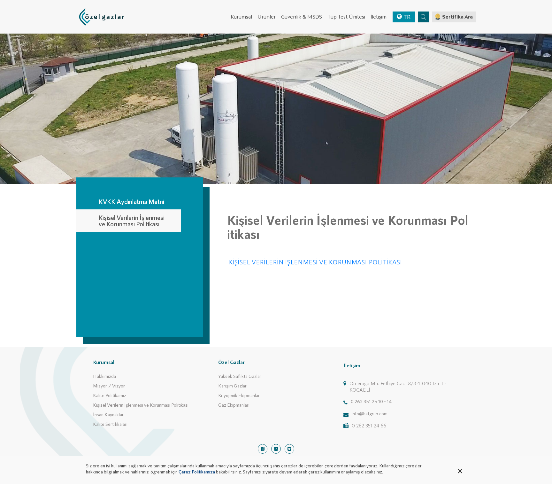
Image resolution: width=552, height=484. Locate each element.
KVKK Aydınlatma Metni (131, 201)
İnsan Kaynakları (109, 414)
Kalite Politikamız (109, 395)
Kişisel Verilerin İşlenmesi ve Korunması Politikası (132, 221)
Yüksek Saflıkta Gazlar (239, 376)
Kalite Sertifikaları (110, 424)
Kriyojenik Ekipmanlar (239, 395)
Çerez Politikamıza (197, 471)
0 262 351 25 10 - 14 (371, 401)
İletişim (379, 17)
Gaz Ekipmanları (233, 405)
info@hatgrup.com (369, 413)
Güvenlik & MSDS (301, 17)
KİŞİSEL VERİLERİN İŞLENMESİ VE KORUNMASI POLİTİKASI (315, 262)
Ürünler (266, 17)
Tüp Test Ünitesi (346, 17)
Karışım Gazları (233, 385)
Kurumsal (241, 17)
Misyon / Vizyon (109, 385)
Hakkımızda (104, 376)
